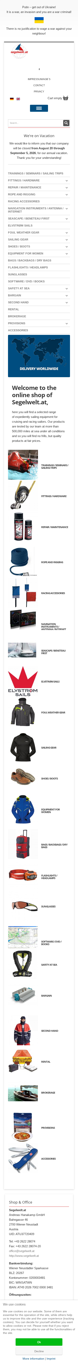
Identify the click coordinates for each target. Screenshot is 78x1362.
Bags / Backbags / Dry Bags (29, 260)
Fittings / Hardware (24, 180)
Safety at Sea (19, 288)
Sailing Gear (18, 239)
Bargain (14, 295)
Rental (13, 309)
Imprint (51, 1358)
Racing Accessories (24, 201)
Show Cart (65, 98)
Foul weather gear (23, 232)
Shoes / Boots (19, 246)
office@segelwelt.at (21, 1251)
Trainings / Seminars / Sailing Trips (35, 173)
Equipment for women (25, 253)
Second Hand (18, 302)
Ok (39, 1342)
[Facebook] (39, 69)
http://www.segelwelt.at (24, 1255)
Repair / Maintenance (24, 187)
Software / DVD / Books (26, 281)
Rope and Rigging (21, 194)
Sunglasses (17, 274)
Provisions (16, 323)
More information (33, 1358)
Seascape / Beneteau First (29, 218)
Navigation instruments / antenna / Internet (35, 210)
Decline (39, 1351)
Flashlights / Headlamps (28, 267)
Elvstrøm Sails (20, 225)
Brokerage (17, 316)
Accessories (18, 330)
